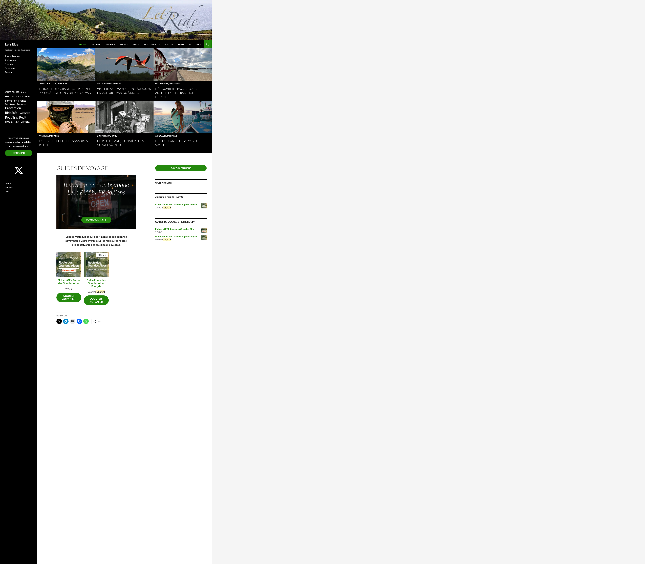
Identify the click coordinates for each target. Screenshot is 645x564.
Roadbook (24, 113)
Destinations (114, 83)
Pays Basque (10, 104)
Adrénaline (161, 136)
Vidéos (136, 44)
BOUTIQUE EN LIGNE (96, 220)
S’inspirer (110, 44)
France (22, 100)
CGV (7, 191)
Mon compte (195, 44)
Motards (124, 44)
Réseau (9, 121)
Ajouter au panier (68, 297)
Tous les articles (151, 44)
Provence (21, 104)
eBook (27, 96)
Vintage (25, 121)
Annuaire (11, 96)
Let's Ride (11, 44)
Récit (22, 117)
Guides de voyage (47, 83)
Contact (8, 183)
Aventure (44, 136)
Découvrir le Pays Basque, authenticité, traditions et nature (177, 93)
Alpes (23, 92)
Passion (8, 72)
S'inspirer (54, 136)
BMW (21, 96)
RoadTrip (11, 117)
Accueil (83, 44)
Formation (11, 100)
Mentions (9, 187)
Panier (181, 44)
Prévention (13, 108)
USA (16, 121)
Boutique (169, 44)
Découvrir (96, 44)
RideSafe (11, 113)
